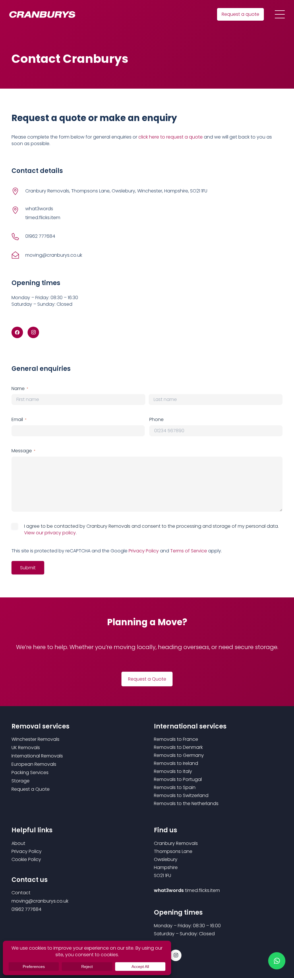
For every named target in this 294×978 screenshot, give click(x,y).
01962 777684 (40, 236)
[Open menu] (280, 14)
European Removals (33, 764)
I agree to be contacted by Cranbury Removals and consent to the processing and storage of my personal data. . (151, 529)
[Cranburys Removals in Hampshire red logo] (42, 14)
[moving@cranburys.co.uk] (18, 255)
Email (18, 419)
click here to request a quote (170, 137)
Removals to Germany (179, 755)
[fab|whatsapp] (276, 960)
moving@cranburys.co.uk (53, 255)
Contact (20, 892)
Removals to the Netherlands (186, 803)
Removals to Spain (175, 787)
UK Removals (25, 747)
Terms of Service (188, 551)
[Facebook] (17, 332)
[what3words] (18, 210)
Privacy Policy (144, 551)
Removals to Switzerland (181, 795)
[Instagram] (33, 332)
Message (23, 451)
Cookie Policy (26, 859)
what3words (39, 208)
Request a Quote (30, 789)
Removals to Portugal (178, 779)
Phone (156, 419)
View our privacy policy (50, 532)
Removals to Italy (173, 771)
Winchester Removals (35, 739)
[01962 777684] (18, 236)
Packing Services (30, 772)
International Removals (37, 756)
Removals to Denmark (178, 747)
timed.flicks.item (202, 890)
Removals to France (176, 739)
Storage (20, 781)
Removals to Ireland (176, 763)
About (18, 843)
